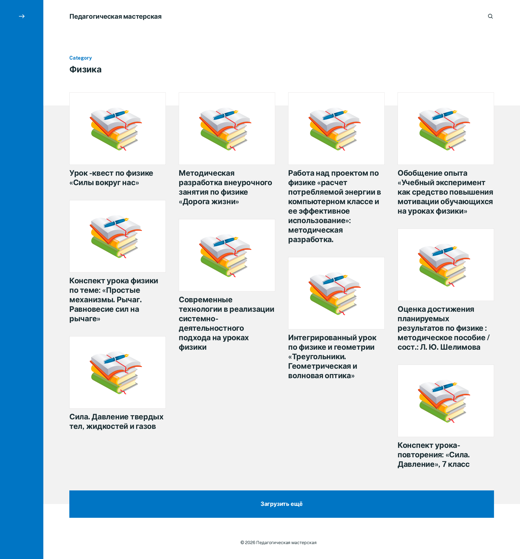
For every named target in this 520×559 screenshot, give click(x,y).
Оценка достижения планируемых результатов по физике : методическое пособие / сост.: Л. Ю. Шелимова (444, 327)
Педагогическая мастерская (115, 16)
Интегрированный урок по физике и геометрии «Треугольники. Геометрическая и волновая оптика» (332, 356)
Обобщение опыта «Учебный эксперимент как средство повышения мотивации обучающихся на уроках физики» (445, 191)
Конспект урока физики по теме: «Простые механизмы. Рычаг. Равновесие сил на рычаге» (113, 299)
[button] (21, 279)
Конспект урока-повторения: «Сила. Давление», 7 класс (434, 454)
